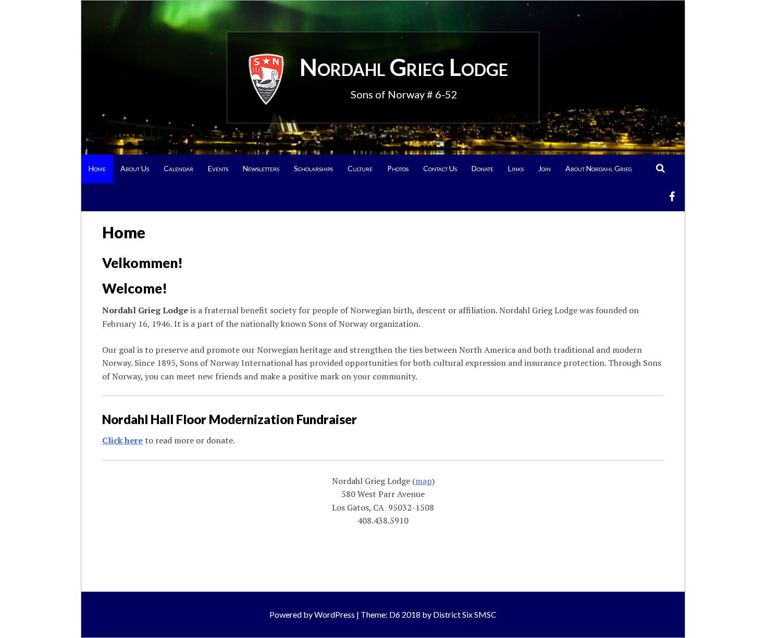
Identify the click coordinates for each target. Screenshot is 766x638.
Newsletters (261, 168)
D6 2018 (405, 614)
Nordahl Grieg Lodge (404, 67)
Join (544, 168)
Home (97, 168)
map (423, 481)
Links (516, 168)
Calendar (178, 168)
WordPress (334, 614)
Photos (398, 168)
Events (218, 168)
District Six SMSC (465, 614)
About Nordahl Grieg (598, 168)
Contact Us (440, 168)
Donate (482, 168)
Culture (360, 168)
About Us (134, 168)
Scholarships (313, 168)
